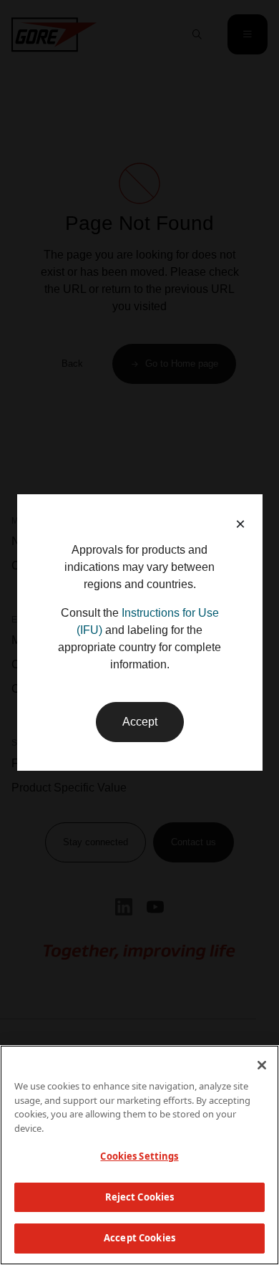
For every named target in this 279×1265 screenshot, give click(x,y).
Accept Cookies (139, 1237)
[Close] (262, 1065)
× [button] (240, 524)
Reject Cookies (140, 1197)
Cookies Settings (139, 1156)
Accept (139, 722)
